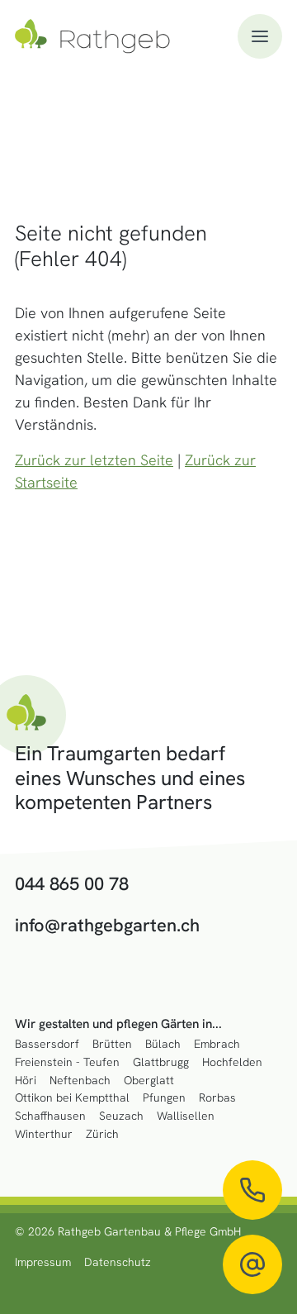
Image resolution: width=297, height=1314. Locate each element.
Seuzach (121, 1116)
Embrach (217, 1044)
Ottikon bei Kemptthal (72, 1098)
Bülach (163, 1044)
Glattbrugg (161, 1062)
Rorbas (217, 1098)
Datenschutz (117, 1261)
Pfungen (164, 1098)
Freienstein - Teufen (67, 1062)
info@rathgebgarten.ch (107, 925)
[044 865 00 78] (252, 1190)
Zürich (102, 1134)
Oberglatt (149, 1080)
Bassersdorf (47, 1044)
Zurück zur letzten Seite (94, 459)
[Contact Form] (252, 1264)
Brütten (112, 1044)
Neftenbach (80, 1080)
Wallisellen (185, 1116)
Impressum (43, 1261)
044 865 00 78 (72, 884)
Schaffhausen (50, 1116)
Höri (25, 1080)
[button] (260, 36)
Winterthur (44, 1134)
